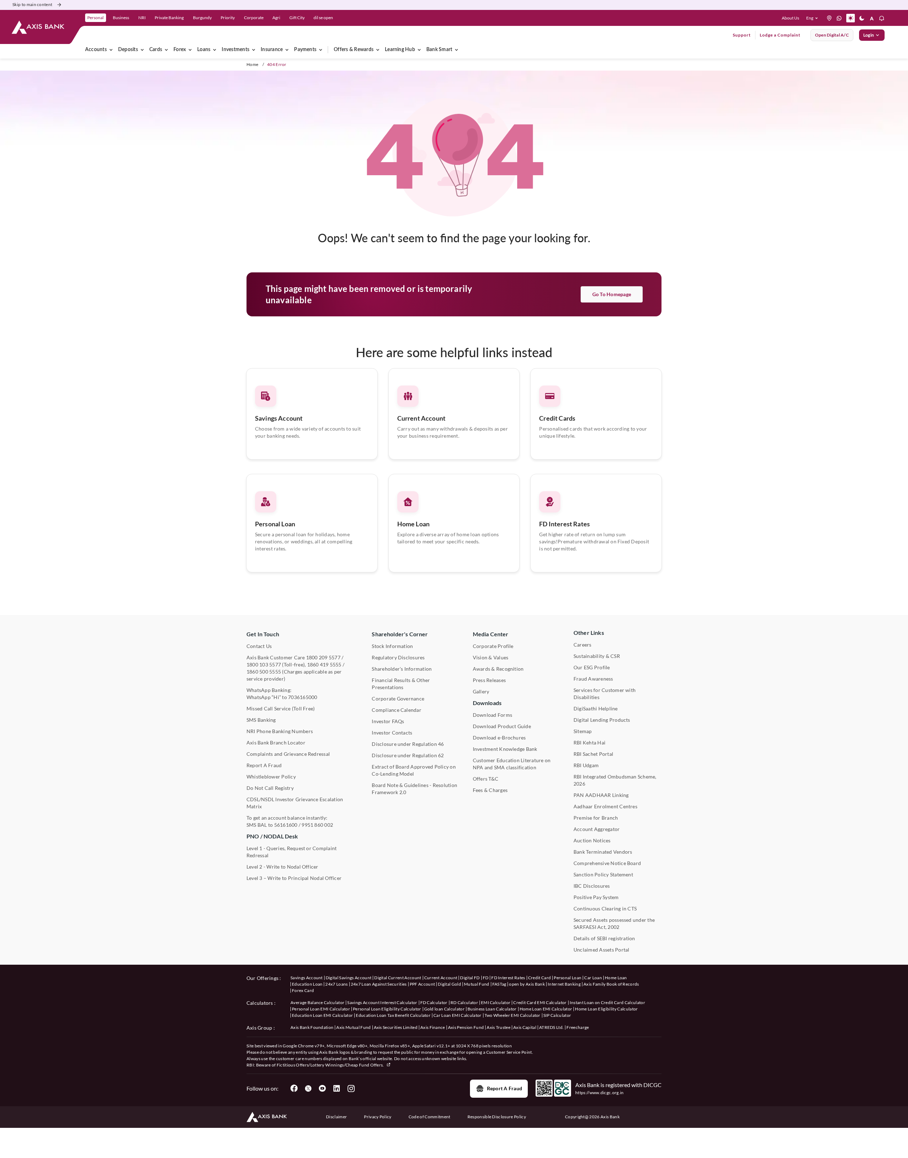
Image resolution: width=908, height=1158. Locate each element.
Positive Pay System (596, 897)
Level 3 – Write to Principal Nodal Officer (294, 878)
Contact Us (259, 646)
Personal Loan (275, 524)
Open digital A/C (832, 35)
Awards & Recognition (498, 669)
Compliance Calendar (396, 710)
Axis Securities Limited (395, 1027)
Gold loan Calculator (444, 1009)
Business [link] (121, 17)
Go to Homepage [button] (611, 294)
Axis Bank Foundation (311, 1027)
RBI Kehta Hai (589, 742)
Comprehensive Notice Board (607, 863)
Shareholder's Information (402, 669)
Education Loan (307, 984)
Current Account (421, 418)
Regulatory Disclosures (398, 657)
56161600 (286, 825)
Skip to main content (32, 4)
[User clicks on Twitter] (308, 1088)
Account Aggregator (597, 829)
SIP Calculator (557, 1015)
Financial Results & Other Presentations (401, 683)
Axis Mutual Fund (353, 1027)
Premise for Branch (596, 818)
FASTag (499, 984)
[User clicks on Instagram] (351, 1088)
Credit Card (539, 977)
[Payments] (320, 49)
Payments (305, 49)
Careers (583, 645)
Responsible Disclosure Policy (496, 1116)
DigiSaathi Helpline (596, 708)
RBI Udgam (586, 765)
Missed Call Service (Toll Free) (281, 708)
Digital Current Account (397, 977)
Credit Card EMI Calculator (539, 1002)
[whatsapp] (839, 18)
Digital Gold (449, 984)
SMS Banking (261, 720)
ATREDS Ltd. (551, 1027)
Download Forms (492, 715)
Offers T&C (485, 779)
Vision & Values (491, 657)
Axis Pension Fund (466, 1027)
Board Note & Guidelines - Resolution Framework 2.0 (414, 788)
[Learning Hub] (419, 49)
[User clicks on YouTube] (322, 1088)
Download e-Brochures (499, 738)
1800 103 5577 (264, 664)
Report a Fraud (504, 1088)
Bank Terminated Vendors (603, 852)
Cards (155, 49)
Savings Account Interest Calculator (382, 1002)
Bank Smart (439, 49)
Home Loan (413, 524)
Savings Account (279, 418)
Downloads (487, 702)
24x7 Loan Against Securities (379, 984)
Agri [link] (276, 17)
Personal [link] (95, 17)
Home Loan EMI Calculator (546, 1009)
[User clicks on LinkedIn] (336, 1088)
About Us (790, 18)
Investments (235, 49)
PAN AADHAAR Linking (601, 795)
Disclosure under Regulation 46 (408, 744)
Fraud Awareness (593, 679)
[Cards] (166, 49)
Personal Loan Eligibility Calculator (387, 1009)
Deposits (128, 49)
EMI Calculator (495, 1002)
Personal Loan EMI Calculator (321, 1009)
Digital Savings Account (348, 977)
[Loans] (214, 49)
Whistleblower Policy (271, 777)
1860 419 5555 (324, 664)
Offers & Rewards (353, 49)
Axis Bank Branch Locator (276, 742)
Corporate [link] (254, 17)
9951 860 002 (317, 825)
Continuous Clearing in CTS (605, 908)
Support (742, 35)
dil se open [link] (323, 17)
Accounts (96, 49)
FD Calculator (434, 1002)
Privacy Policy (377, 1116)
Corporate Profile (493, 646)
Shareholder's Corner (400, 634)
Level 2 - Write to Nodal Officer (283, 867)
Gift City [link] (297, 17)
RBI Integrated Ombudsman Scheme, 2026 (615, 780)
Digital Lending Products (602, 720)
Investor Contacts (392, 733)
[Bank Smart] (456, 49)
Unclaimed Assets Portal (602, 950)
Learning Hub (400, 49)
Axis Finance (432, 1027)
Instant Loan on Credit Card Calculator (607, 1002)
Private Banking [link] (169, 17)
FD (486, 977)
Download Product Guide (502, 726)
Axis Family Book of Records (611, 984)
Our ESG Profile (592, 667)
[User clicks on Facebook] (294, 1088)
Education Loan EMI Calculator (322, 1015)
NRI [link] (142, 17)
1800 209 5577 (323, 657)
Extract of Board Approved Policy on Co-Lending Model (413, 770)
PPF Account (422, 984)
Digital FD (470, 977)
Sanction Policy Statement (603, 874)
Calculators (260, 1003)
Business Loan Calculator (492, 1009)
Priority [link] (228, 17)
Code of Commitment (429, 1116)
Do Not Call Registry (270, 788)
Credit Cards (557, 418)
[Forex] (190, 49)
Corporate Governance (398, 699)
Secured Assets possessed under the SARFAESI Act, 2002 (614, 923)
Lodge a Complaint (780, 35)
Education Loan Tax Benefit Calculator (393, 1015)
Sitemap (583, 731)
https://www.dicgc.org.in (599, 1092)
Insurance (272, 49)
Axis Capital (524, 1027)
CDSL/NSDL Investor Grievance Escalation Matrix (295, 802)
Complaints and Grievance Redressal (288, 754)
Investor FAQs (388, 721)
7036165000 (302, 697)
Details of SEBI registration (604, 938)
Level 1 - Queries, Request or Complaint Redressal (292, 851)
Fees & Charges (490, 790)
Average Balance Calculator (317, 1002)
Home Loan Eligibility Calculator (606, 1009)
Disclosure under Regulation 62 (408, 755)
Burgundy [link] (202, 17)
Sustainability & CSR (597, 656)
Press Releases (489, 680)
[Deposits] (142, 49)
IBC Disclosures (592, 886)
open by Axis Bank (526, 984)
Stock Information (392, 646)
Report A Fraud (264, 765)
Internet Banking (564, 984)
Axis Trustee (498, 1027)
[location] (829, 18)
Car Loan (593, 977)
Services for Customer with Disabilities (605, 693)
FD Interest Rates (564, 524)
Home (252, 64)
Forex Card (303, 990)
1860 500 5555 (264, 672)
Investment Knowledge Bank (505, 749)
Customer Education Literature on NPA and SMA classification (512, 763)
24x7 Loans (336, 984)
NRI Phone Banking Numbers (280, 731)
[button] (813, 18)
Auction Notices (592, 840)
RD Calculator (464, 1002)
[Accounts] (111, 49)
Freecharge (577, 1027)
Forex (179, 49)
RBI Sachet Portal (593, 754)
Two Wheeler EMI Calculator (513, 1015)
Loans (203, 49)
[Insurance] (287, 49)
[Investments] (253, 49)
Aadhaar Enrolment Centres (605, 806)
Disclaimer (336, 1116)
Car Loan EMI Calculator (457, 1015)
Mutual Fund (476, 984)
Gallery (481, 691)
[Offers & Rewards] (377, 49)
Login (868, 35)
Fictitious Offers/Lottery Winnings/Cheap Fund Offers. (331, 1065)
